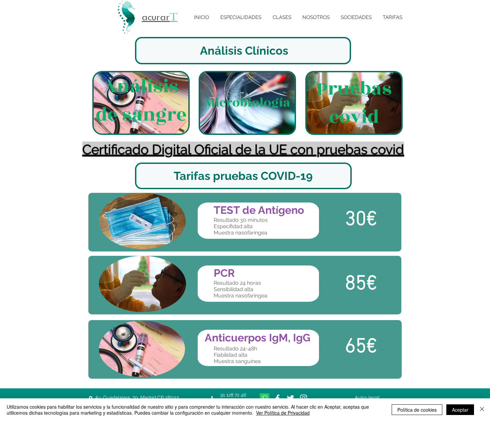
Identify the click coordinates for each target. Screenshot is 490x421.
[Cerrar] (482, 410)
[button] (241, 17)
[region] (141, 103)
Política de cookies (417, 409)
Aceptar (460, 409)
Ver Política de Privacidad (283, 412)
